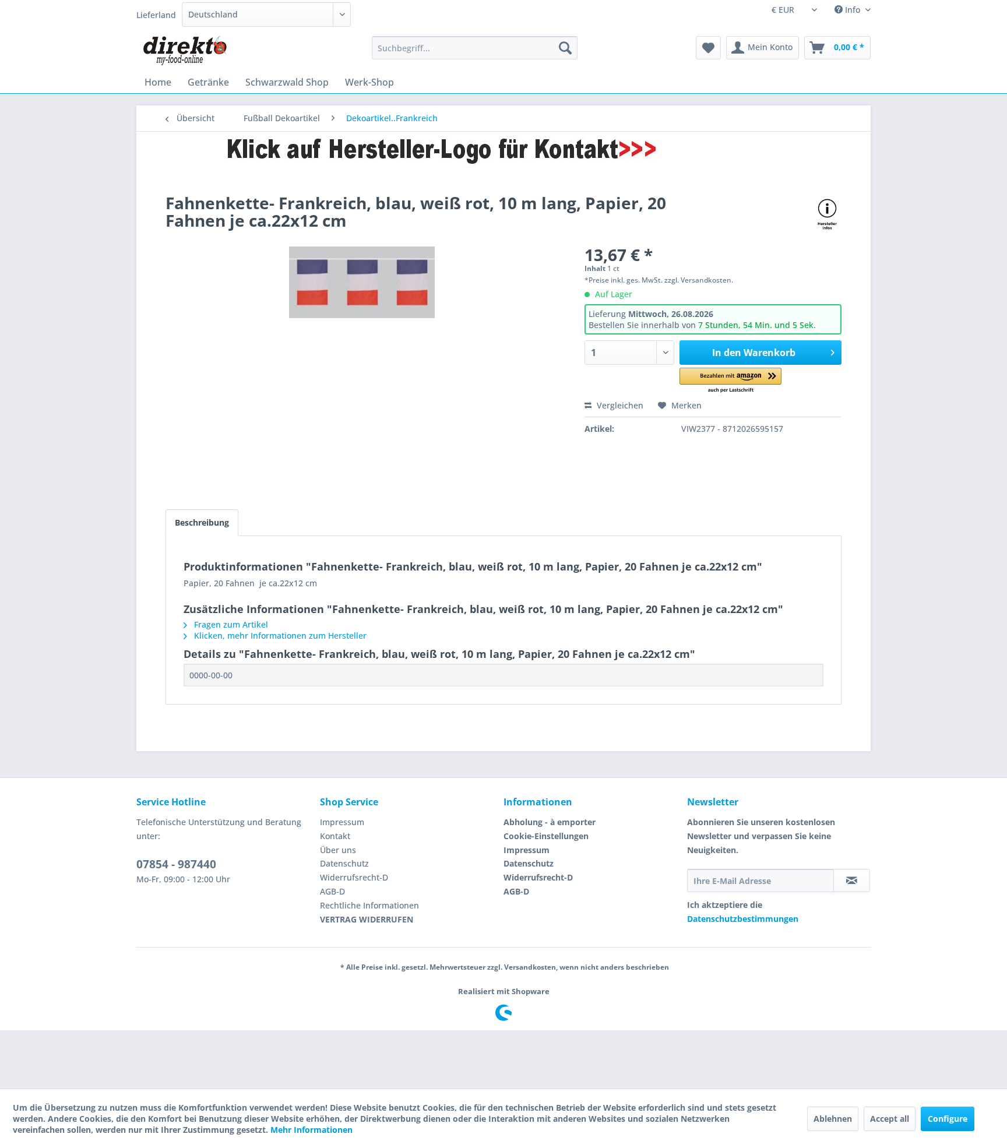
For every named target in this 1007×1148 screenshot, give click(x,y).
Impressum (342, 821)
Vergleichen (618, 405)
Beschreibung (202, 522)
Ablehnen (833, 1118)
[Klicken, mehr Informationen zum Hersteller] (827, 214)
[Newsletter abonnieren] (851, 880)
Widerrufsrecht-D (354, 877)
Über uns (338, 849)
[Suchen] (565, 47)
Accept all (889, 1118)
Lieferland (156, 14)
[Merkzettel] (708, 47)
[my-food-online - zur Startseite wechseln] (184, 50)
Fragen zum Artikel (230, 624)
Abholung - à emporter (550, 821)
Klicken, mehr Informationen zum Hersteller (279, 635)
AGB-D (332, 891)
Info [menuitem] (852, 9)
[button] (730, 381)
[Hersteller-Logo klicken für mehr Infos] (503, 150)
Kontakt (335, 835)
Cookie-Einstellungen (546, 835)
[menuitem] (475, 47)
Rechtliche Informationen (369, 905)
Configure (947, 1118)
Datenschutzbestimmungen (742, 918)
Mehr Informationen (311, 1129)
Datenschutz (344, 863)
